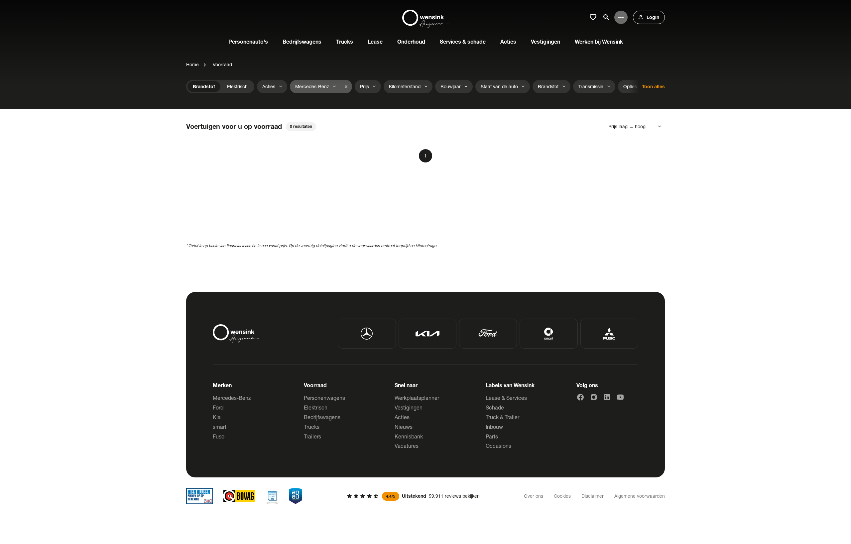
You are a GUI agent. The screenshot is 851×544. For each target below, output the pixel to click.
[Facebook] (580, 397)
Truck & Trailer (502, 417)
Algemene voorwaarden (639, 496)
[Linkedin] (607, 397)
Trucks (311, 426)
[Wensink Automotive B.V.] (425, 17)
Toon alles (653, 86)
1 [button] (425, 155)
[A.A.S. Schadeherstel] (295, 496)
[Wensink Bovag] (239, 496)
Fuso (218, 436)
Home (192, 64)
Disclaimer (592, 496)
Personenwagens (324, 398)
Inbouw (494, 426)
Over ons (533, 496)
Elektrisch (315, 407)
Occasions (498, 445)
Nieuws (404, 426)
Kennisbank (409, 436)
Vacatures (407, 445)
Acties (402, 417)
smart (219, 426)
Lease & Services (506, 398)
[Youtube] (620, 397)
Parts (492, 436)
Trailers (312, 436)
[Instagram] (594, 397)
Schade (495, 407)
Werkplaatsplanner (417, 398)
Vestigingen (409, 407)
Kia (217, 417)
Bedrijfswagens (322, 417)
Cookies (562, 496)
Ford (218, 407)
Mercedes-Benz (232, 398)
